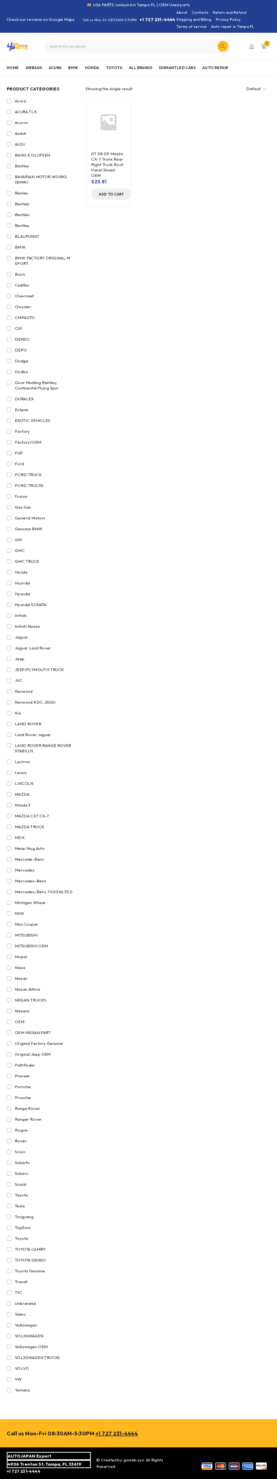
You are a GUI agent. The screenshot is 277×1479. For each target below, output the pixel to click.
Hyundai (22, 593)
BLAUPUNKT (27, 236)
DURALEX (24, 398)
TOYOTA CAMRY (30, 1249)
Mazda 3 (23, 805)
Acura (20, 100)
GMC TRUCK (27, 561)
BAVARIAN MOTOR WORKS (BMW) (41, 179)
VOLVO (22, 1368)
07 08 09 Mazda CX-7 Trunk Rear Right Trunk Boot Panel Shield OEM (107, 164)
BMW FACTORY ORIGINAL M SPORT (42, 260)
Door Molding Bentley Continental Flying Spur (37, 385)
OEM (19, 1021)
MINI (19, 913)
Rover (21, 1140)
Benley (21, 193)
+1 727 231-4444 (157, 19)
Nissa (20, 967)
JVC (18, 680)
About (181, 12)
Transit (21, 1281)
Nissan (21, 978)
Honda (21, 572)
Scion (20, 1151)
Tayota (21, 1195)
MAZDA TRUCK (29, 826)
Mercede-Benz (29, 859)
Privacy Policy (228, 19)
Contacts (200, 12)
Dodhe (21, 371)
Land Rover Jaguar (33, 734)
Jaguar (21, 637)
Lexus (21, 772)
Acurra (21, 122)
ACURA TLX (26, 111)
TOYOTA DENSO (30, 1260)
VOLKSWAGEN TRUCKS (37, 1357)
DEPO (21, 350)
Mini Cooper (26, 924)
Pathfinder (25, 1065)
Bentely (22, 203)
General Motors (30, 518)
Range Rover (27, 1108)
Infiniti (21, 615)
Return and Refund (229, 12)
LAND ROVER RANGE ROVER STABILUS (43, 748)
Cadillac (22, 285)
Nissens (22, 1010)
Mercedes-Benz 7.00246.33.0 (43, 891)
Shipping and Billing (193, 19)
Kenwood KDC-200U (35, 702)
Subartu (22, 1162)
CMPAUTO (25, 317)
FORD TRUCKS (29, 485)
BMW (20, 247)
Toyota (21, 1238)
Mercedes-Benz (30, 880)
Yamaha (22, 1390)
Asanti (20, 133)
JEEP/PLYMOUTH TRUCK (39, 669)
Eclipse (22, 409)
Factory (22, 431)
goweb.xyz (133, 1459)
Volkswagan (26, 1325)
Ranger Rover (28, 1119)
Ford (19, 463)
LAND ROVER (28, 723)
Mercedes (24, 870)
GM (18, 539)
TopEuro (23, 1227)
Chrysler (23, 306)
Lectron (22, 761)
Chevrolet (24, 295)
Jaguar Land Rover (33, 648)
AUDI (20, 144)
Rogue (21, 1130)
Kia (18, 713)
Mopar (21, 956)
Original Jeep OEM (33, 1054)
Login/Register (252, 46)
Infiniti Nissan (27, 626)
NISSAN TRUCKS (30, 1000)
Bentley (22, 225)
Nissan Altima (27, 989)
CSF (18, 328)
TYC (18, 1292)
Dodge (21, 360)
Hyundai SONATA (31, 604)
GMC (20, 550)
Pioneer (22, 1075)
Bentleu (22, 214)
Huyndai (22, 583)
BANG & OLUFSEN (32, 155)
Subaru (21, 1173)
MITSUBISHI (26, 935)
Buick (20, 274)
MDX (20, 837)
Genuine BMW (28, 528)
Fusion (21, 496)
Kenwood (24, 691)
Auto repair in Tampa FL (232, 26)
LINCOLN (24, 783)
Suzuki (21, 1184)
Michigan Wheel (30, 902)
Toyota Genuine (30, 1270)
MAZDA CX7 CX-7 (32, 815)
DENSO (22, 339)
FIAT (19, 453)
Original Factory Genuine (39, 1043)
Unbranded (25, 1303)
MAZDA (22, 794)
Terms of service (191, 26)
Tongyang (24, 1216)
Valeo (20, 1314)
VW (18, 1379)
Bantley (22, 165)
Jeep (20, 658)
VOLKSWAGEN (29, 1335)
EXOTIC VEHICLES (32, 420)
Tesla (20, 1205)
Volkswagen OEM (31, 1346)
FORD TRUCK (28, 474)
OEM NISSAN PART (33, 1032)
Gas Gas (23, 507)
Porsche (23, 1086)
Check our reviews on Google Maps (41, 19)
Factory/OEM (28, 442)
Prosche (23, 1097)
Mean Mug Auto (30, 848)
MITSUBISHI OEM (31, 945)
